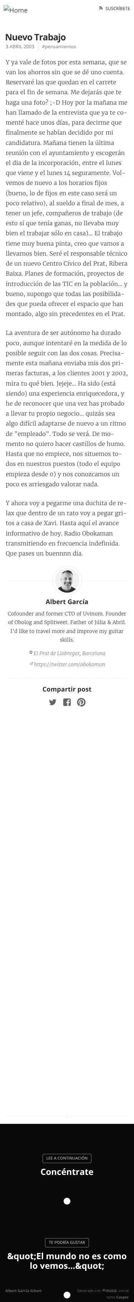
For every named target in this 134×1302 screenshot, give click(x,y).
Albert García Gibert (23, 1290)
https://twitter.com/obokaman (69, 664)
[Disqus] (67, 809)
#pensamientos (59, 46)
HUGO (111, 1290)
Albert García (67, 602)
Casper (122, 1297)
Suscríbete (116, 8)
